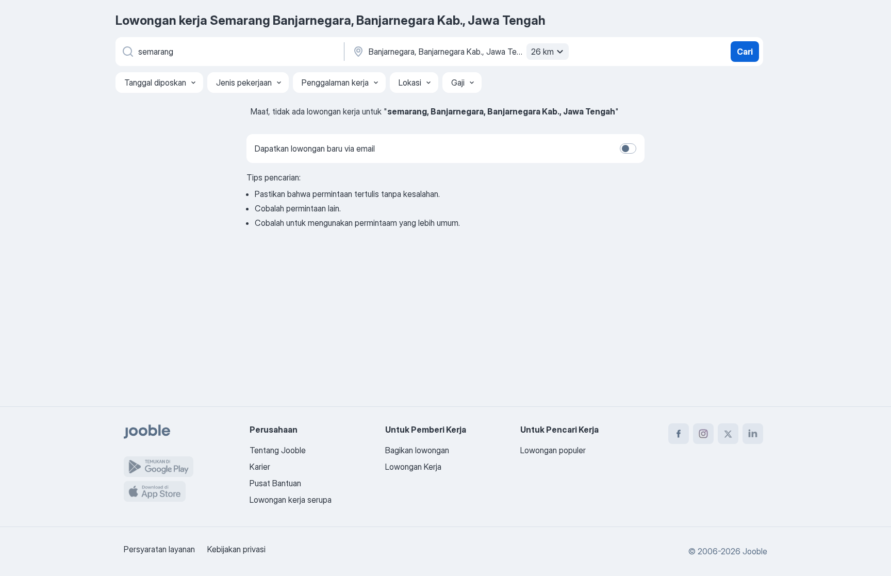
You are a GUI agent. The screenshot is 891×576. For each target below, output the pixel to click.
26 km (542, 51)
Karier (260, 467)
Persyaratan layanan (159, 549)
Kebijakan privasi (236, 549)
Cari (745, 51)
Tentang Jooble (278, 450)
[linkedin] (752, 433)
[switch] (628, 148)
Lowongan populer (553, 450)
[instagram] (703, 433)
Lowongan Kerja (413, 467)
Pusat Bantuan (275, 483)
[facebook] (678, 433)
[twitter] (728, 433)
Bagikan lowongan (417, 450)
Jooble (754, 551)
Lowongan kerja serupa (291, 500)
